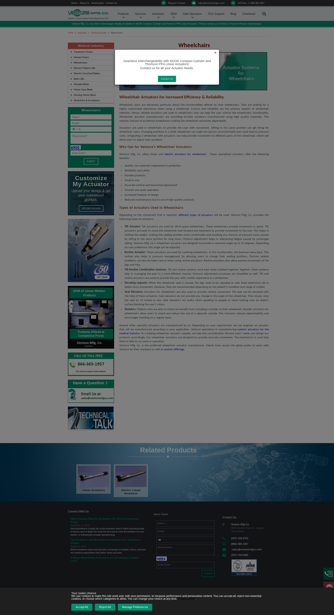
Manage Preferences (135, 607)
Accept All (82, 607)
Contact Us (167, 79)
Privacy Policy (186, 598)
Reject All (105, 607)
